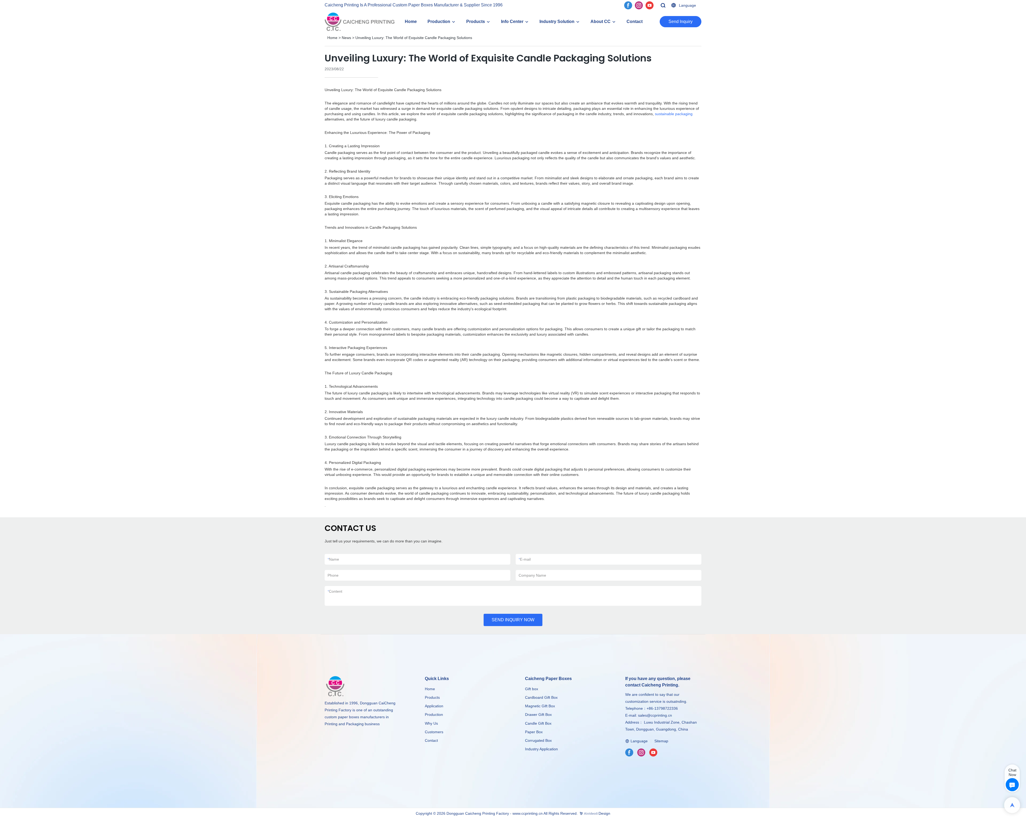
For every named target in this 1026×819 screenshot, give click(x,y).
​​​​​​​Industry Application (541, 749)
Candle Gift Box (538, 723)
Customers (434, 732)
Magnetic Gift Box (540, 706)
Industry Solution (556, 21)
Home (411, 21)
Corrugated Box (538, 740)
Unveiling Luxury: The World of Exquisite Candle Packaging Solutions (413, 38)
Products (475, 21)
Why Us (431, 723)
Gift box (531, 689)
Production (439, 21)
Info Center (512, 21)
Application (434, 706)
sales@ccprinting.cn (655, 715)
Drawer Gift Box (538, 714)
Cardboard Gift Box (541, 697)
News (346, 38)
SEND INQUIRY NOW (513, 620)
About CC (600, 21)
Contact (635, 21)
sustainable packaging (674, 114)
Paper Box (534, 732)
